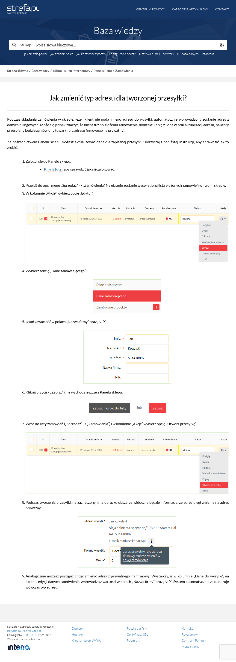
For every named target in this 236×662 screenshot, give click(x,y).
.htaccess (208, 53)
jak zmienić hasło (62, 53)
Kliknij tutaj (53, 169)
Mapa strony (190, 646)
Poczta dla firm (137, 628)
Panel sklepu (103, 71)
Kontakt (222, 9)
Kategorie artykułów (190, 9)
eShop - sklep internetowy (71, 71)
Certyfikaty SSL (137, 634)
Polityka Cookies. (31, 630)
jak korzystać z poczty (91, 53)
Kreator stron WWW (86, 640)
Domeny (78, 628)
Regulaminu (14, 630)
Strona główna (17, 71)
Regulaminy (190, 634)
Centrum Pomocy (194, 640)
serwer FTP (170, 53)
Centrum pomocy (150, 9)
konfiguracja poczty (122, 53)
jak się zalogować (35, 53)
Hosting (77, 634)
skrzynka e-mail (149, 53)
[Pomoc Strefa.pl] (23, 9)
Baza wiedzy (40, 71)
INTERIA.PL (30, 635)
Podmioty (133, 640)
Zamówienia (124, 71)
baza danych (190, 53)
